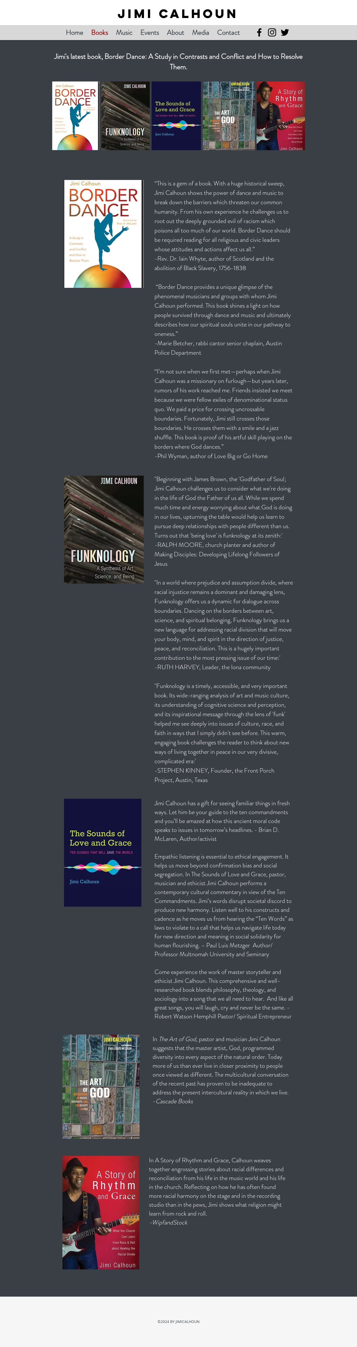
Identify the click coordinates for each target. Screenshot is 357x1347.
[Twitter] (284, 32)
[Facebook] (259, 32)
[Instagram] (272, 32)
